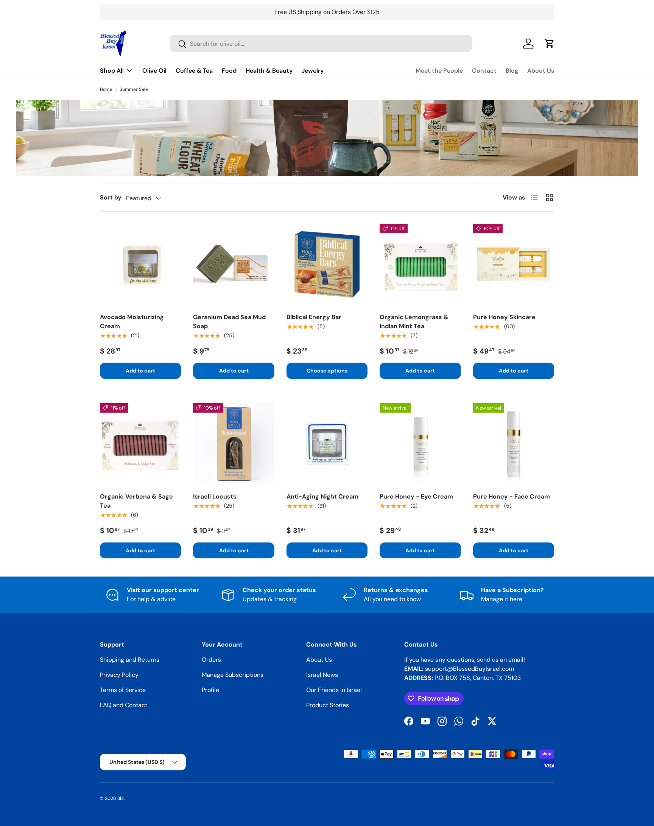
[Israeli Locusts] (233, 443)
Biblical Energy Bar (314, 317)
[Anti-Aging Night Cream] (327, 443)
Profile (210, 690)
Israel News (322, 675)
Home (106, 89)
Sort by (110, 197)
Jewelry (313, 71)
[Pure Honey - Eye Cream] (420, 443)
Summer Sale (134, 89)
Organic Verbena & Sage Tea (136, 501)
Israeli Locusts (215, 496)
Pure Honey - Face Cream (511, 496)
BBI (120, 798)
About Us (540, 71)
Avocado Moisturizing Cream (132, 321)
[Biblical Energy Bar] (327, 264)
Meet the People (439, 71)
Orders (211, 660)
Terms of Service (123, 690)
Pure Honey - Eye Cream (416, 496)
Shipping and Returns (129, 660)
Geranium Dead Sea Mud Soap (229, 321)
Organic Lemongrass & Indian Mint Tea (414, 321)
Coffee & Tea (194, 71)
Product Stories (327, 705)
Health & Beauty (269, 71)
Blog (512, 71)
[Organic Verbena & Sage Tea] (140, 443)
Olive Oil (154, 71)
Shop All (112, 71)
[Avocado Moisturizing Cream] (140, 264)
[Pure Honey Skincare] (513, 264)
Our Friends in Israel (334, 690)
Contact (484, 71)
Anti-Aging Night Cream (322, 496)
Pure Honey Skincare (504, 317)
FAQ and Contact (123, 705)
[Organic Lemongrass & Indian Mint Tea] (420, 264)
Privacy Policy (119, 675)
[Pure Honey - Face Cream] (513, 443)
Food (229, 71)
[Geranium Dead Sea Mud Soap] (233, 264)
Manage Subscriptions (232, 675)
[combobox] (321, 43)
